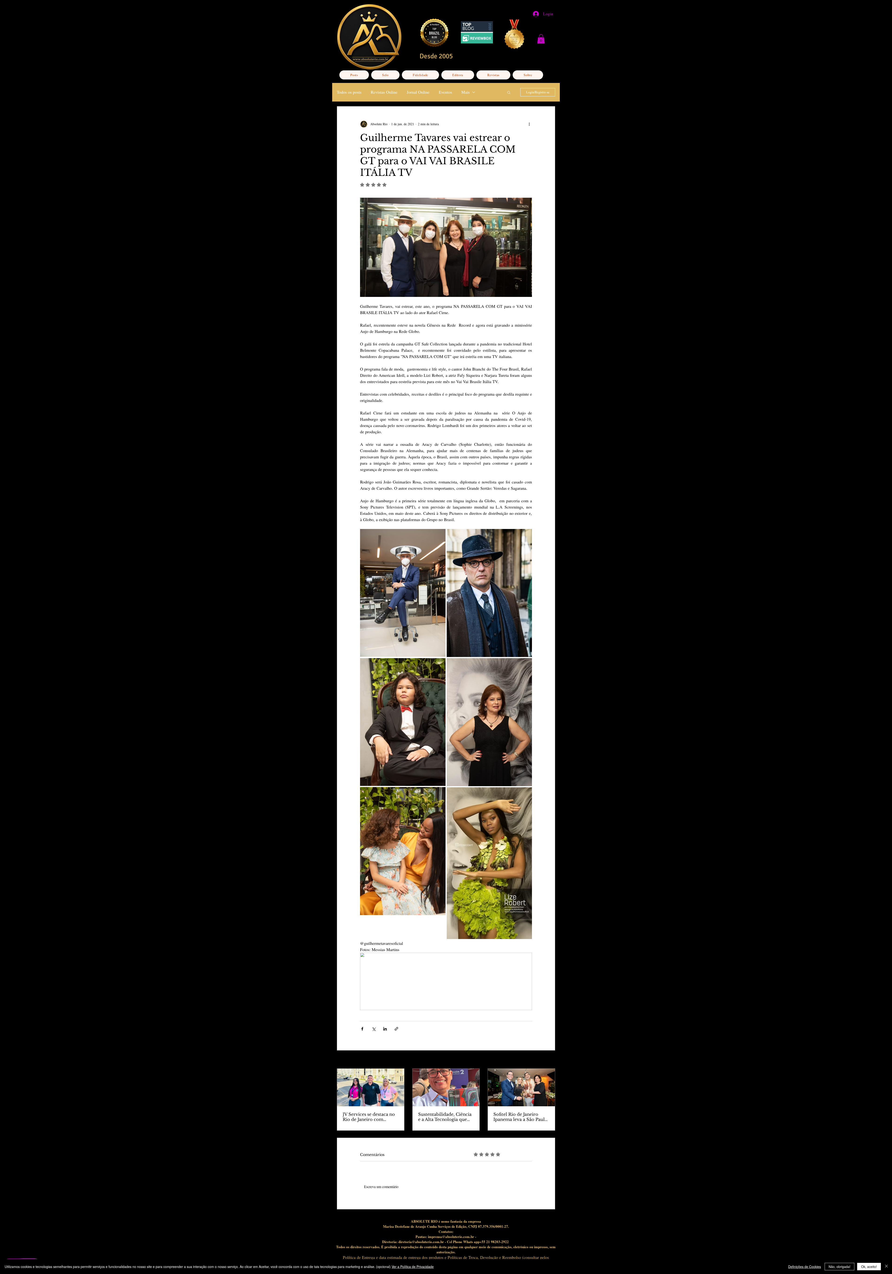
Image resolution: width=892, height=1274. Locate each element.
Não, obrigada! (839, 1266)
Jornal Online (418, 92)
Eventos (445, 92)
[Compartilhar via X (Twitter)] (373, 1029)
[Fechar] (886, 1266)
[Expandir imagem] (403, 593)
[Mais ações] (529, 124)
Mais (465, 92)
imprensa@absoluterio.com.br (451, 1236)
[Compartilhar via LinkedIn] (385, 1029)
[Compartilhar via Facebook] (362, 1029)
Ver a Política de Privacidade (413, 1266)
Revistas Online (384, 92)
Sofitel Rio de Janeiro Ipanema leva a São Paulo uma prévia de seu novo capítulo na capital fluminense (520, 1117)
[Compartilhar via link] (396, 1029)
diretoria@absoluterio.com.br (421, 1241)
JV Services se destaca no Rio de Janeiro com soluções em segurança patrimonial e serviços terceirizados (369, 1117)
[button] (541, 39)
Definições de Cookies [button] (804, 1266)
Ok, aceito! (869, 1266)
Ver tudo (549, 1060)
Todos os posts (349, 92)
